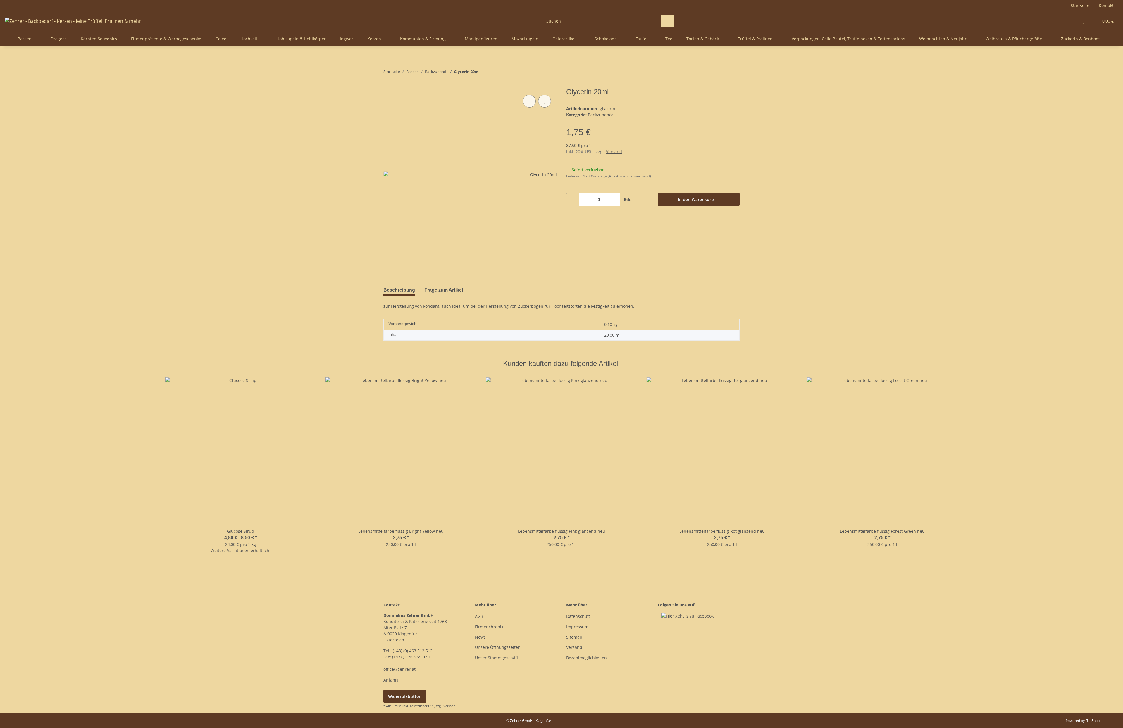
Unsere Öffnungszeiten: (498, 647)
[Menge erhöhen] (641, 199)
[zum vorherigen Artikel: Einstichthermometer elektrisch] (720, 71)
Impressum (577, 627)
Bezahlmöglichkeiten (586, 657)
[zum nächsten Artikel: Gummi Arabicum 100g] (733, 71)
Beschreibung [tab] (399, 290)
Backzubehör (600, 114)
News (480, 637)
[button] (1071, 21)
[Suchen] (667, 21)
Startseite (1080, 5)
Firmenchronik (489, 627)
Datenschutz (578, 616)
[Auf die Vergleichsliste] (529, 101)
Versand (614, 151)
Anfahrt (390, 680)
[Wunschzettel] (1083, 21)
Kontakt (1106, 5)
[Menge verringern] (572, 199)
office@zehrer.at (399, 669)
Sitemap (574, 637)
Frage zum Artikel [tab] (443, 290)
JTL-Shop (1093, 720)
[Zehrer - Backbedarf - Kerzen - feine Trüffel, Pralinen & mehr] (73, 20)
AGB (479, 616)
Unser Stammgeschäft (496, 657)
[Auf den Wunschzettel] (544, 101)
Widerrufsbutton (405, 696)
